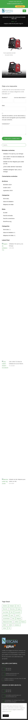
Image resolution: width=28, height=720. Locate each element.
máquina (19, 618)
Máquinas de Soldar (8, 204)
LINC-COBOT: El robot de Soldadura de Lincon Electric (16, 362)
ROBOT (4, 625)
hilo (12, 612)
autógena (12, 606)
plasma (23, 621)
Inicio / (13, 21)
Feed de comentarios (9, 218)
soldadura (16, 625)
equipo (19, 609)
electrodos (12, 609)
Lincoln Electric (6, 618)
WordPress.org (7, 221)
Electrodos (6, 198)
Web (3, 105)
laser (11, 615)
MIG (13, 618)
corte (18, 606)
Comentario (6, 124)
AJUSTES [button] (9, 711)
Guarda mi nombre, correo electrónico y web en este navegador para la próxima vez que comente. (13, 117)
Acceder (5, 212)
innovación (17, 612)
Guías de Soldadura (8, 201)
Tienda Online (20, 6)
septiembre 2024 (8, 190)
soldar (4, 628)
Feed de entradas (8, 215)
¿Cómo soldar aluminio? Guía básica (12, 166)
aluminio (5, 606)
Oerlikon (17, 621)
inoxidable (5, 615)
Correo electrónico (20, 97)
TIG (9, 628)
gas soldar (5, 612)
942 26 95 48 (15, 1)
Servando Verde (9, 55)
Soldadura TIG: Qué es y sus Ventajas (13, 153)
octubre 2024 (6, 187)
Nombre (5, 97)
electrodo (5, 609)
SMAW (10, 625)
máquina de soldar (7, 621)
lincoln (17, 615)
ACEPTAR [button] (6, 715)
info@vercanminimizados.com (15, 3)
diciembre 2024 (7, 184)
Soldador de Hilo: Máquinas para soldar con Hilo (17, 480)
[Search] (24, 145)
